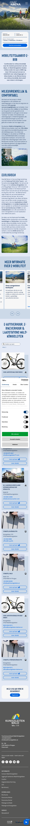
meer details (15, 463)
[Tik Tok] (10, 761)
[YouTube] (14, 761)
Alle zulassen (15, 434)
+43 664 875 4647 (8, 453)
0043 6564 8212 (7, 625)
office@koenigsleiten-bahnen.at (12, 627)
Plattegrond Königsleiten (9, 805)
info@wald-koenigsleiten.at (11, 583)
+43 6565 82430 (7, 581)
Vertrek (18, 33)
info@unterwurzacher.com (11, 499)
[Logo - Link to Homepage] (15, 3)
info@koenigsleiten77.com (11, 455)
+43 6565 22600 (7, 497)
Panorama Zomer (7, 800)
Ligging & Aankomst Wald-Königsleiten (13, 776)
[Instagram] (3, 761)
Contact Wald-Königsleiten (10, 774)
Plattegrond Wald (7, 803)
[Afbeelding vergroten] (15, 157)
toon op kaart (13, 459)
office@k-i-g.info (8, 541)
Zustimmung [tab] (5, 384)
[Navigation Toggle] (26, 3)
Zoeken (3, 3)
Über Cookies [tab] (24, 384)
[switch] (26, 417)
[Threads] (18, 761)
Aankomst (5, 33)
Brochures (5, 795)
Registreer (15, 695)
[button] (12, 314)
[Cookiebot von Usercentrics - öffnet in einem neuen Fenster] (21, 380)
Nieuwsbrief (5, 813)
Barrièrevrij (5, 787)
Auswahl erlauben (15, 439)
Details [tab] (15, 384)
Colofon (4, 779)
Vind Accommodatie (15, 45)
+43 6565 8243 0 (6, 738)
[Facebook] (6, 761)
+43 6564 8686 (7, 539)
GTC (3, 785)
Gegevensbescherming (8, 782)
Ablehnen (15, 444)
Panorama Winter (7, 797)
